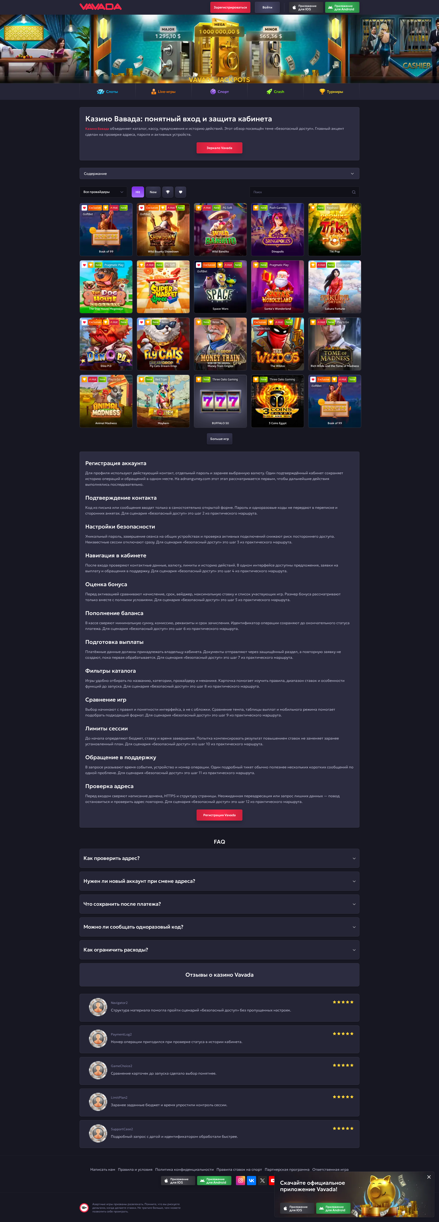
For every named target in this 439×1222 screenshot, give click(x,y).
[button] (5, 49)
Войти (267, 7)
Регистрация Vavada (219, 815)
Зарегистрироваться (230, 7)
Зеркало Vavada (219, 148)
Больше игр (219, 439)
